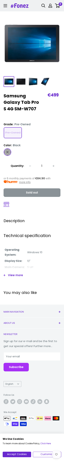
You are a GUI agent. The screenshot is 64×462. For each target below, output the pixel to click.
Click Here (45, 443)
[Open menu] (5, 5)
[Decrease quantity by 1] (30, 166)
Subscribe (16, 367)
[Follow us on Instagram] (19, 401)
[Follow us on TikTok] (33, 401)
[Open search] (43, 6)
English (9, 383)
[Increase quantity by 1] (53, 166)
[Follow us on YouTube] (26, 401)
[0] (57, 6)
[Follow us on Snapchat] (46, 401)
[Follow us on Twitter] (12, 401)
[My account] (50, 6)
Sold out (32, 192)
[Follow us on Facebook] (6, 401)
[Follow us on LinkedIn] (39, 401)
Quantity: (17, 166)
